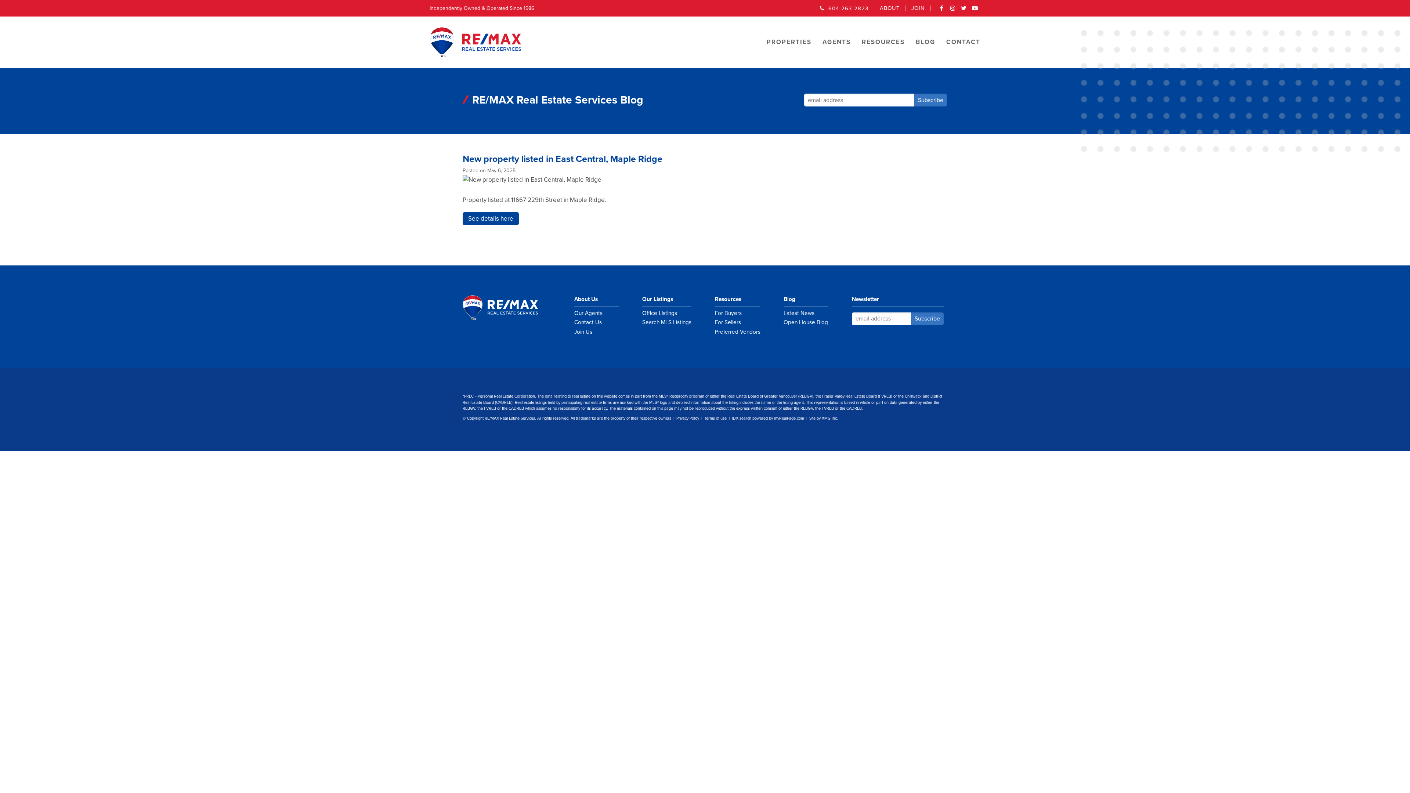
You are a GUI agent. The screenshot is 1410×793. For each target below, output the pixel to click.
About (890, 8)
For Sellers (728, 322)
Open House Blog (806, 322)
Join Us (583, 332)
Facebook (941, 10)
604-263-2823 (848, 8)
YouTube (974, 10)
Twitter (963, 10)
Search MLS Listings (666, 322)
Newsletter (865, 299)
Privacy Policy (687, 418)
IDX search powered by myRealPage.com (768, 418)
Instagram (952, 10)
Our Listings (657, 299)
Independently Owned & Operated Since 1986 (482, 8)
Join (918, 8)
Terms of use (715, 418)
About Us (586, 299)
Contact (963, 42)
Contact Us (588, 322)
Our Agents (588, 313)
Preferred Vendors (737, 332)
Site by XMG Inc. (823, 418)
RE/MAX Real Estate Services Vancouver (508, 308)
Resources (728, 299)
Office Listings (659, 313)
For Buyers (728, 313)
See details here (490, 218)
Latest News (799, 313)
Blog (789, 299)
